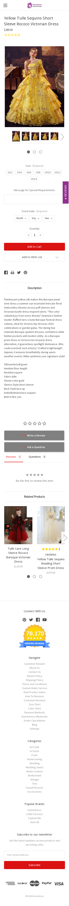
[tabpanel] (15, 136)
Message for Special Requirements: (34, 190)
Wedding (35, 763)
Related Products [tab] (34, 496)
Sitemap (34, 728)
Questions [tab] (35, 456)
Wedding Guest (34, 767)
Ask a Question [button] (36, 447)
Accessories (34, 791)
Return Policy (34, 676)
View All (34, 822)
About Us (34, 668)
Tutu (34, 783)
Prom (34, 755)
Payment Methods (34, 712)
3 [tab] (40, 151)
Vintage (34, 779)
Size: (35, 165)
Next (62, 137)
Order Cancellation (34, 720)
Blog (34, 724)
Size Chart (34, 704)
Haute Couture (34, 771)
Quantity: (34, 228)
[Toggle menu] (5, 5)
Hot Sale (34, 747)
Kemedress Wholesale (35, 716)
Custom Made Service (34, 688)
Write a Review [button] (36, 435)
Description (35, 288)
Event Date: (34, 211)
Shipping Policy (34, 680)
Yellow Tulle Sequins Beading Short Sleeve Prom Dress (51, 563)
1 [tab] (28, 151)
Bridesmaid (34, 775)
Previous (7, 137)
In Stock (34, 751)
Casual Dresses (34, 787)
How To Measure (34, 696)
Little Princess (34, 814)
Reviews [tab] (11, 456)
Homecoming (34, 759)
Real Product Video (34, 692)
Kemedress (34, 810)
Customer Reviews (34, 700)
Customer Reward (34, 663)
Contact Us (34, 672)
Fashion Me (34, 818)
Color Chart (34, 708)
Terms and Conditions (34, 684)
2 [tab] (34, 151)
